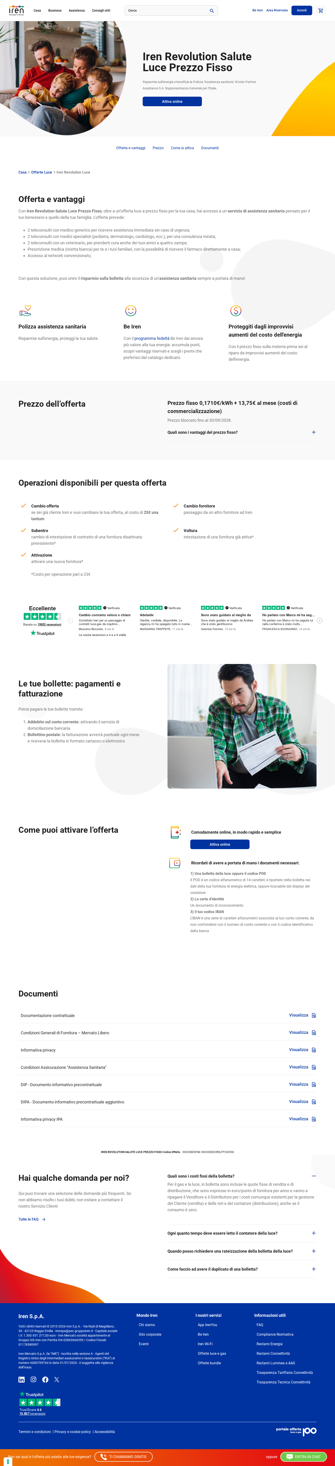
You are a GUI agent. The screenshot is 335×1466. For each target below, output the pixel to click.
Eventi (144, 1344)
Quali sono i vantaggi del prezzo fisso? (203, 432)
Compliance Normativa (275, 1334)
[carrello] (321, 10)
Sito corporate (150, 1334)
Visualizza (299, 1015)
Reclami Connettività (273, 1353)
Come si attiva (182, 148)
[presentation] (70, 621)
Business (55, 10)
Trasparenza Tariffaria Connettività (285, 1372)
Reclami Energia (270, 1344)
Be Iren (258, 10)
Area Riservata (277, 10)
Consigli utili (101, 10)
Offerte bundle (209, 1363)
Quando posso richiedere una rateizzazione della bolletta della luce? (230, 1251)
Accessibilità (105, 1432)
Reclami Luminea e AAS (276, 1363)
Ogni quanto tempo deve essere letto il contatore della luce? (223, 1233)
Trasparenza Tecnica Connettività (283, 1382)
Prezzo (158, 148)
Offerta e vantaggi (130, 148)
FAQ (260, 1325)
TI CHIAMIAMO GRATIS (127, 1457)
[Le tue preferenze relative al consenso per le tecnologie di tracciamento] (8, 1461)
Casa (37, 10)
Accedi (302, 10)
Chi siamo (147, 1325)
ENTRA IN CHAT (307, 1457)
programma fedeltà (152, 338)
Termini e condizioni (34, 1432)
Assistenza (77, 10)
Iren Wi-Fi (205, 1344)
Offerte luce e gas (212, 1353)
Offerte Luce (41, 172)
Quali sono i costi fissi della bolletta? (201, 1176)
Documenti (210, 148)
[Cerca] (212, 10)
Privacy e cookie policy (72, 1432)
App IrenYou (207, 1325)
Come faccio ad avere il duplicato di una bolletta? (213, 1269)
